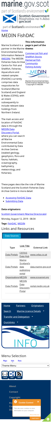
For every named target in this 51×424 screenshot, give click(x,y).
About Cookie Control (15, 401)
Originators (37, 305)
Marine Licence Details (28, 311)
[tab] (12, 236)
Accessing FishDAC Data (18, 197)
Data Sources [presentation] (12, 236)
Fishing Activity (33, 66)
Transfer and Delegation (15, 316)
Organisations (12, 277)
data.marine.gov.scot (40, 267)
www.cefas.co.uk (38, 255)
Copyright (14, 397)
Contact (13, 391)
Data (19, 361)
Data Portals (11, 255)
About (12, 386)
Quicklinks (8, 322)
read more (35, 418)
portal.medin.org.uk (39, 286)
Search (7, 311)
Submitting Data (14, 201)
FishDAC (12, 223)
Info (13, 361)
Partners (20, 305)
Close (38, 402)
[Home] (25, 7)
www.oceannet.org (39, 277)
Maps (5, 361)
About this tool (34, 414)
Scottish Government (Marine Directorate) (23, 214)
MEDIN (6, 58)
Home (4, 30)
